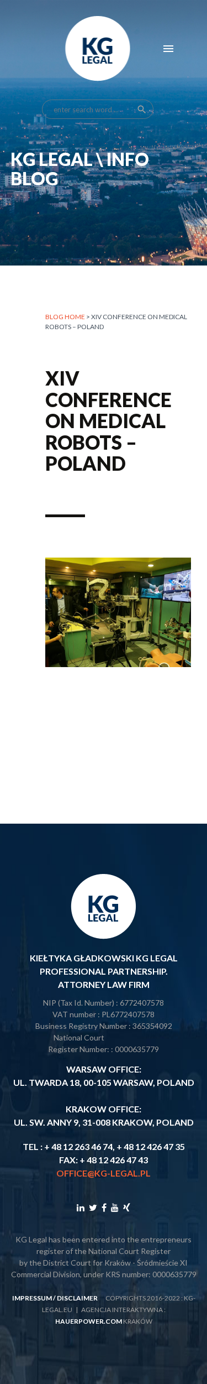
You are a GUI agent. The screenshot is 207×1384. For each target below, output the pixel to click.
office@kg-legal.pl (103, 1173)
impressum (32, 1298)
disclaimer (77, 1298)
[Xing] (126, 1207)
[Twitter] (93, 1207)
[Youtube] (115, 1207)
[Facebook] (104, 1207)
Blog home (65, 317)
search (141, 109)
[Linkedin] (80, 1207)
